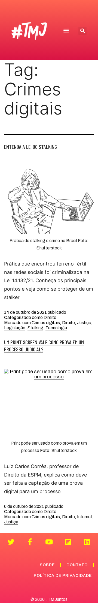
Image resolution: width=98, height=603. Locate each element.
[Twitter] (11, 542)
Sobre (47, 565)
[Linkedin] (87, 542)
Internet (84, 516)
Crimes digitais (46, 322)
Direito (50, 317)
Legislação (14, 327)
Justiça (84, 322)
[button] (66, 30)
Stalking (35, 327)
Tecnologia (56, 327)
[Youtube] (49, 542)
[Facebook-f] (30, 542)
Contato (77, 565)
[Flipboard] (68, 542)
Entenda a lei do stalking (30, 146)
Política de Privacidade (63, 576)
